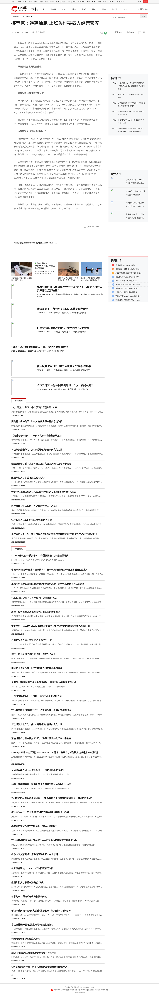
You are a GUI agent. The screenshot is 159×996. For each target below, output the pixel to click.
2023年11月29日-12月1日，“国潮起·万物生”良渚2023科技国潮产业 (38, 687)
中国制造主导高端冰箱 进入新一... (127, 292)
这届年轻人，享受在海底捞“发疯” (28, 477)
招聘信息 (77, 990)
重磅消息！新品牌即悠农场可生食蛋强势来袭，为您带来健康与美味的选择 (47, 584)
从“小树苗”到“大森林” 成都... (125, 265)
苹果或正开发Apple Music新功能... (127, 296)
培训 (68, 2)
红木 (93, 2)
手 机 (94, 9)
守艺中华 (81, 2)
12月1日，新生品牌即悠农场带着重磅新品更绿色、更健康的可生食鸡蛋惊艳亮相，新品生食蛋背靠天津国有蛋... (57, 588)
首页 (13, 2)
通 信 (74, 9)
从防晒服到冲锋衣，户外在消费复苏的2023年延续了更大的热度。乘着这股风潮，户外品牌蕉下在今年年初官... (57, 412)
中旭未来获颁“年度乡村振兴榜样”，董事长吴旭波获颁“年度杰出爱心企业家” (49, 569)
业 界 (43, 9)
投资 (63, 2)
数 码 (84, 9)
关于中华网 (56, 990)
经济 (52, 2)
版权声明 (84, 990)
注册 (139, 1)
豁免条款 (91, 990)
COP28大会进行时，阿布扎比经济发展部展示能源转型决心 (40, 967)
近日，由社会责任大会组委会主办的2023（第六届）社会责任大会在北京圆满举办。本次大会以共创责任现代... (57, 574)
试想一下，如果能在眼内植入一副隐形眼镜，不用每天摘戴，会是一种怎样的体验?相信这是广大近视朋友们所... (57, 802)
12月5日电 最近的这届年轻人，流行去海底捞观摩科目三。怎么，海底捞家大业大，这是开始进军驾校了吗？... (56, 482)
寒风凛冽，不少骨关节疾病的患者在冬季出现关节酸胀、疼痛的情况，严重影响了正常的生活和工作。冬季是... (56, 943)
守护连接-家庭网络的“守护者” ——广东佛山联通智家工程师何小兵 (44, 840)
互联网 (53, 9)
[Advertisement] (51, 256)
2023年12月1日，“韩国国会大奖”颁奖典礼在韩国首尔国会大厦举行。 (39, 560)
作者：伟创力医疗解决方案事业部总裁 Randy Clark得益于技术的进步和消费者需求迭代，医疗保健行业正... (55, 510)
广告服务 (64, 990)
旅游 (46, 2)
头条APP (120, 2)
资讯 (19, 2)
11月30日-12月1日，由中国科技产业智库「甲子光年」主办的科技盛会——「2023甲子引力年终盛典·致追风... (56, 915)
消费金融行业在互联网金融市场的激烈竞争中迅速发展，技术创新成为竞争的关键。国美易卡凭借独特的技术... (56, 426)
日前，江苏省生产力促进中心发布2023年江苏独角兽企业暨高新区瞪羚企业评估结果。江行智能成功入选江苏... (57, 524)
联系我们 (71, 990)
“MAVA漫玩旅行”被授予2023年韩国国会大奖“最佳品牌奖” (40, 555)
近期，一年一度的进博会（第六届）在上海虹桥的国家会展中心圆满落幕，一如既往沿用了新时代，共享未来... (56, 468)
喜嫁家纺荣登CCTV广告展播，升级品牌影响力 (34, 826)
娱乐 (57, 2)
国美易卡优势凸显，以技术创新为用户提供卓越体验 (36, 421)
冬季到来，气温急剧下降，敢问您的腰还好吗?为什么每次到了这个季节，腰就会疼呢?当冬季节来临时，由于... (56, 901)
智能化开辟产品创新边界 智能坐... (127, 288)
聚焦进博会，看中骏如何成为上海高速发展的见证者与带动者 (41, 463)
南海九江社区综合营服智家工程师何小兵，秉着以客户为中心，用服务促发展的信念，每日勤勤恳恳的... (54, 845)
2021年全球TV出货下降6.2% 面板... (128, 273)
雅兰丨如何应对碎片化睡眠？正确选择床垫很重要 (35, 612)
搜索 (143, 16)
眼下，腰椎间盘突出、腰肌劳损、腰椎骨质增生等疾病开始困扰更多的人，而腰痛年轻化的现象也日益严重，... (56, 658)
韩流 (99, 2)
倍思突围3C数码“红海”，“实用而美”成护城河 (63, 327)
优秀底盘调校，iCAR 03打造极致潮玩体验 (32, 868)
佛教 (88, 2)
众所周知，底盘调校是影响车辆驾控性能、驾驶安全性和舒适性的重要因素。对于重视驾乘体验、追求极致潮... (56, 873)
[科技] (19, 9)
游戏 (35, 2)
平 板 (104, 9)
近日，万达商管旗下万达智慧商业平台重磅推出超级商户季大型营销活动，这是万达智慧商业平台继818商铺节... (57, 715)
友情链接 (97, 990)
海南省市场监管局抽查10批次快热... (128, 284)
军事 (24, 2)
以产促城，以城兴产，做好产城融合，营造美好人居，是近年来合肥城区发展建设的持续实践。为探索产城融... (56, 957)
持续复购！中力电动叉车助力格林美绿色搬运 (62, 308)
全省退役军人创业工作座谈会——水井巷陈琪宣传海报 (37, 770)
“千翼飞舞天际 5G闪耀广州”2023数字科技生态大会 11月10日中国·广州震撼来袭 (131, 86)
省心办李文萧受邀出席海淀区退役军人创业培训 (34, 854)
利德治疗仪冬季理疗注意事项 (25, 938)
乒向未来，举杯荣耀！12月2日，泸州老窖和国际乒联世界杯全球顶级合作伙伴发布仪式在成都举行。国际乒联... (57, 817)
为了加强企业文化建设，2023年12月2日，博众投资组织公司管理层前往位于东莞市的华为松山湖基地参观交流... (57, 454)
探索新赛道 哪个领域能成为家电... (127, 269)
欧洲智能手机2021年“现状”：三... (127, 300)
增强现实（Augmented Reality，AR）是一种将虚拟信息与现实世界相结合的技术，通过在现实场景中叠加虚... (56, 630)
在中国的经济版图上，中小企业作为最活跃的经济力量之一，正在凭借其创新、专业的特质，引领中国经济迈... (56, 440)
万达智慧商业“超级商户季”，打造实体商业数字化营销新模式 (41, 710)
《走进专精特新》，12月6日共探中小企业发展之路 (36, 435)
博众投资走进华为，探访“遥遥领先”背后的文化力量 (36, 449)
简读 (104, 2)
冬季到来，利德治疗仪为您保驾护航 (29, 896)
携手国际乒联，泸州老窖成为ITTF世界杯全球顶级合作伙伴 (40, 812)
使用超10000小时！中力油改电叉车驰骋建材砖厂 (65, 366)
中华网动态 (104, 990)
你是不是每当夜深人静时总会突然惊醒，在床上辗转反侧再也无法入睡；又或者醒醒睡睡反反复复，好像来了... (56, 616)
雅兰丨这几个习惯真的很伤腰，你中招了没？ (33, 654)
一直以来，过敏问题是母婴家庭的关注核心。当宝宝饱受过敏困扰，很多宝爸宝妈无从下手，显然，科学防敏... (56, 496)
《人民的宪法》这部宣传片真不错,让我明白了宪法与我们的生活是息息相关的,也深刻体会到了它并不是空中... (56, 929)
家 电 (64, 9)
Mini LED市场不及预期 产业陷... (127, 281)
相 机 (125, 9)
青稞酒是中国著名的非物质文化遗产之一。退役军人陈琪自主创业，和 (40, 774)
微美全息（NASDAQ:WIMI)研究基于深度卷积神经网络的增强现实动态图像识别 (50, 626)
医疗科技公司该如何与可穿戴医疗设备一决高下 (34, 506)
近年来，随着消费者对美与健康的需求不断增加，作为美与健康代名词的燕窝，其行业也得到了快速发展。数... (56, 644)
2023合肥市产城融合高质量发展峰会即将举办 (33, 953)
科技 (41, 2)
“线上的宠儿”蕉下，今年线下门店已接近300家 (34, 407)
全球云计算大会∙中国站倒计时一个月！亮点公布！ (65, 385)
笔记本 (115, 9)
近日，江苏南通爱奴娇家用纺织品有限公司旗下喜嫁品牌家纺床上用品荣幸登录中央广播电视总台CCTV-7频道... (57, 831)
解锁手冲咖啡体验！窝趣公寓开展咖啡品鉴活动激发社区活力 (41, 784)
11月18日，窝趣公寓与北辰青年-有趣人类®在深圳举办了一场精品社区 (40, 789)
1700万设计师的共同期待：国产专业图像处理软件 (39, 347)
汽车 (30, 2)
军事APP (111, 2)
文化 (74, 2)
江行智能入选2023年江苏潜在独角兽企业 (31, 520)
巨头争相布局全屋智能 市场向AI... (127, 277)
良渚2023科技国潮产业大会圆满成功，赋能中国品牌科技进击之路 (43, 682)
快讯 (28, 16)
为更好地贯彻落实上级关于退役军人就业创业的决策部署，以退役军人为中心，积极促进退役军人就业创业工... (56, 859)
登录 (145, 1)
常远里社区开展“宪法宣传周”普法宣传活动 (32, 924)
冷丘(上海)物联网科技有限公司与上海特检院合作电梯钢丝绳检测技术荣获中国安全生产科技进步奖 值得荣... (55, 538)
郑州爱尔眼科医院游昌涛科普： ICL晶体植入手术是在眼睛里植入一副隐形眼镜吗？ (52, 798)
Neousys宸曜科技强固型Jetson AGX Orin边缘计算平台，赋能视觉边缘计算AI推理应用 (54, 752)
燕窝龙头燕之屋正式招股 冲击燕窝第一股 (31, 640)
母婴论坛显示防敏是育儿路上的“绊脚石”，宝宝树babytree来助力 (43, 492)
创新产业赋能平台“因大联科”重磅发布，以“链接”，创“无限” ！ (42, 910)
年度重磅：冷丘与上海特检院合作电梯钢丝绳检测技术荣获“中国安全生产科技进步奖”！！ (55, 534)
